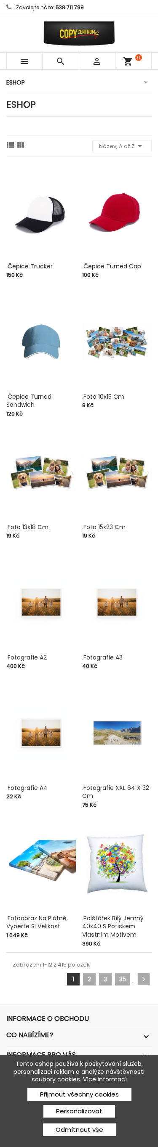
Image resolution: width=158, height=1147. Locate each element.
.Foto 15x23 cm (104, 527)
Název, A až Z (122, 146)
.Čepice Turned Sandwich (28, 400)
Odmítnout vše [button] (79, 1129)
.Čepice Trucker (29, 266)
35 (122, 979)
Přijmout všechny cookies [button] (79, 1094)
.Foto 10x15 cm (103, 396)
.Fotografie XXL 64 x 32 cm (115, 792)
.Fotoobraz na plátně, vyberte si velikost (37, 922)
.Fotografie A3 (102, 657)
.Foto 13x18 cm (27, 527)
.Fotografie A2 (26, 657)
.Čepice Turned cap (111, 266)
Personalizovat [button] (79, 1111)
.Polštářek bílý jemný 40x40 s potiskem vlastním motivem (113, 926)
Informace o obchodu (47, 1018)
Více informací (105, 1079)
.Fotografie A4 (27, 788)
